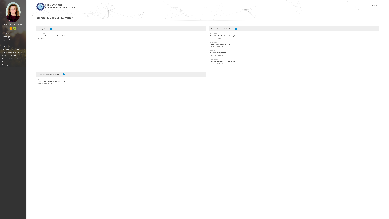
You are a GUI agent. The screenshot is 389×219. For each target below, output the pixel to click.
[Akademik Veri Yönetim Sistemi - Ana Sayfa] (40, 6)
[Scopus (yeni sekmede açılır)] (10, 28)
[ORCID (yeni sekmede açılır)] (14, 28)
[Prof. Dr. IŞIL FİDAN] (13, 12)
